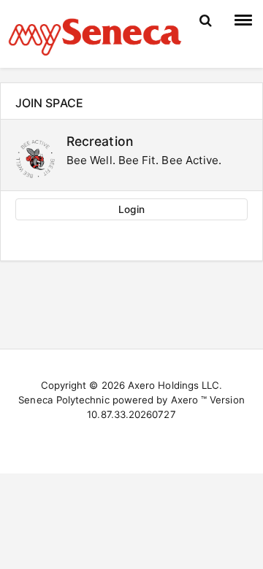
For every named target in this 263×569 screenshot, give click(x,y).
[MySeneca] (95, 35)
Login (131, 209)
